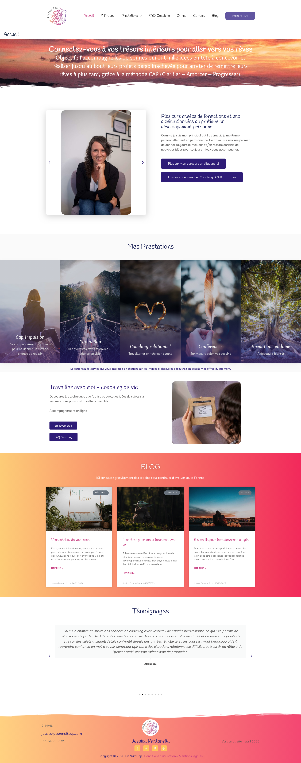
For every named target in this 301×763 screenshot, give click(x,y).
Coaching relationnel (150, 346)
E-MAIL (47, 726)
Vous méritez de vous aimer (71, 539)
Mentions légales (191, 756)
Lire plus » (57, 568)
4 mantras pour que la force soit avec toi (149, 542)
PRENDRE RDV (53, 741)
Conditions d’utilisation (160, 756)
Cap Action (90, 342)
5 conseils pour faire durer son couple (221, 539)
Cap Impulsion (30, 337)
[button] (140, 15)
